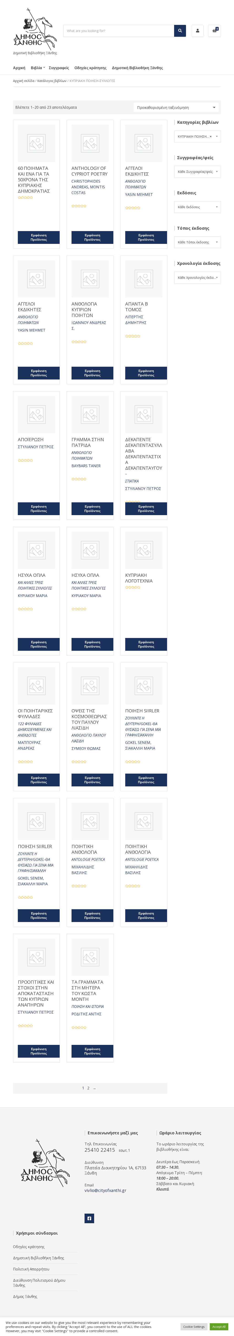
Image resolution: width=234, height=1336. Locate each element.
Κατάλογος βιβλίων (51, 81)
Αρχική (19, 68)
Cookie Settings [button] (194, 1327)
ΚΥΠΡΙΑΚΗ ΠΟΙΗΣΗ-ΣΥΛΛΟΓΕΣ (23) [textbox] (199, 136)
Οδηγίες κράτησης (90, 68)
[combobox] (197, 136)
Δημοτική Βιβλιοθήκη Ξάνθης (137, 68)
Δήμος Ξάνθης (25, 1296)
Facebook (89, 1218)
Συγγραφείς (59, 68)
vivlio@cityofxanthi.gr (105, 1190)
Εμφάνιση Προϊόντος (39, 237)
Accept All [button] (219, 1327)
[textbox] (197, 171)
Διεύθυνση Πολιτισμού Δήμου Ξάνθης (39, 1283)
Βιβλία (36, 68)
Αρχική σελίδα (23, 81)
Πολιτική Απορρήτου (31, 1269)
